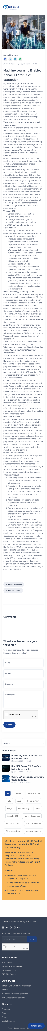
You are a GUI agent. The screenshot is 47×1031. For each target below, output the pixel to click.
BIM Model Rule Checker (12, 966)
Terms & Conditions (16, 1028)
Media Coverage (8, 1021)
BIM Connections (9, 970)
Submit (9, 724)
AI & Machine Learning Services (15, 993)
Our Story (6, 1009)
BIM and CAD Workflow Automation (16, 985)
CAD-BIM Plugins (9, 974)
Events (4, 1017)
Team (4, 1013)
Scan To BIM (7, 962)
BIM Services (7, 989)
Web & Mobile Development (13, 997)
